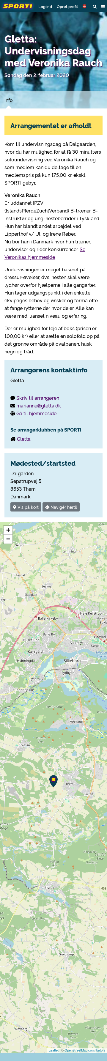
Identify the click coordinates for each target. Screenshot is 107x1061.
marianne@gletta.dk (38, 405)
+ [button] (8, 530)
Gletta (24, 438)
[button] (85, 6)
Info (8, 100)
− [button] (8, 539)
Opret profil (67, 6)
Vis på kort (27, 507)
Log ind (45, 6)
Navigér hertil (63, 507)
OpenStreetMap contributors (85, 1050)
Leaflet (54, 1050)
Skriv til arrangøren (37, 397)
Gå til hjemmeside (36, 413)
